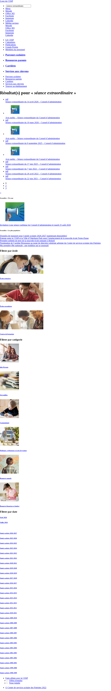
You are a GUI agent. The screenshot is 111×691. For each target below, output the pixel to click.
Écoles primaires (5, 278)
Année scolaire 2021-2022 (8, 558)
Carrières (10, 65)
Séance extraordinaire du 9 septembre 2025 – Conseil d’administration (35, 143)
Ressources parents (15, 60)
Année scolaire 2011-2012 (8, 608)
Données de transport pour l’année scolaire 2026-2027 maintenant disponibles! (33, 236)
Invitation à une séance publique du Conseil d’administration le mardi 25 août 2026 (35, 225)
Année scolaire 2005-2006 (8, 638)
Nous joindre (14, 683)
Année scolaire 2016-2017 (8, 583)
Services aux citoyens (17, 71)
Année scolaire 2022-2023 (8, 553)
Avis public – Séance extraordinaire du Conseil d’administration (32, 118)
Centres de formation (7, 334)
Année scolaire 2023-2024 (8, 548)
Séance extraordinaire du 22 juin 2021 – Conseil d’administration (33, 178)
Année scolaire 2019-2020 (8, 568)
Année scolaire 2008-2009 (8, 623)
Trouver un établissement (16, 86)
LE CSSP (9, 40)
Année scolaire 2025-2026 (8, 538)
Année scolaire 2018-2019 (8, 573)
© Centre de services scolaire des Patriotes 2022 (25, 687)
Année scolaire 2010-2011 (8, 613)
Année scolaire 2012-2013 (8, 603)
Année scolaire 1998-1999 (8, 673)
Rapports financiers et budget (9, 506)
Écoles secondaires (6, 306)
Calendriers (10, 42)
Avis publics (4, 395)
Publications (10, 45)
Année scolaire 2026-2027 (8, 533)
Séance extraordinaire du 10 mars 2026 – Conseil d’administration (33, 122)
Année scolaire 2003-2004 (8, 648)
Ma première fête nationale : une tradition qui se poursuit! (24, 245)
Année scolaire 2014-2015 (8, 593)
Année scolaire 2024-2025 (8, 543)
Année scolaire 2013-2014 (8, 598)
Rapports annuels (5, 478)
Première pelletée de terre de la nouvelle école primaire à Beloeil (27, 241)
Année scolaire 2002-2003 (8, 653)
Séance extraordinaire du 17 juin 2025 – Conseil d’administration (33, 164)
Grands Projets (11, 47)
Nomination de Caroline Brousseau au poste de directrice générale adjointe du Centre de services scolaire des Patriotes (50, 243)
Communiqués (4, 423)
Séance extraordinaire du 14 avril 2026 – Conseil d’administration (33, 102)
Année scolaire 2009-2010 (8, 618)
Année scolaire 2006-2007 (8, 633)
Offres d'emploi (15, 680)
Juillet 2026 (4, 522)
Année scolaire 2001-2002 (8, 658)
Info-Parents (4, 367)
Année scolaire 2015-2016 (8, 588)
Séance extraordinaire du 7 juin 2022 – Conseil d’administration (32, 169)
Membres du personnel (15, 49)
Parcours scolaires (15, 54)
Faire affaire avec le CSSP (16, 678)
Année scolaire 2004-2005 (8, 643)
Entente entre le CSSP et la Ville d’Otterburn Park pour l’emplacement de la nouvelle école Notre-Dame (44, 238)
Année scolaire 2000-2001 (8, 663)
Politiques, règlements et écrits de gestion (13, 450)
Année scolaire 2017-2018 (8, 578)
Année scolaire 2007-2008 (8, 628)
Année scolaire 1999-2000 (8, 668)
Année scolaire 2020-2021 (8, 563)
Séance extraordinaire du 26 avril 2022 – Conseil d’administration (33, 174)
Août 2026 (3, 517)
